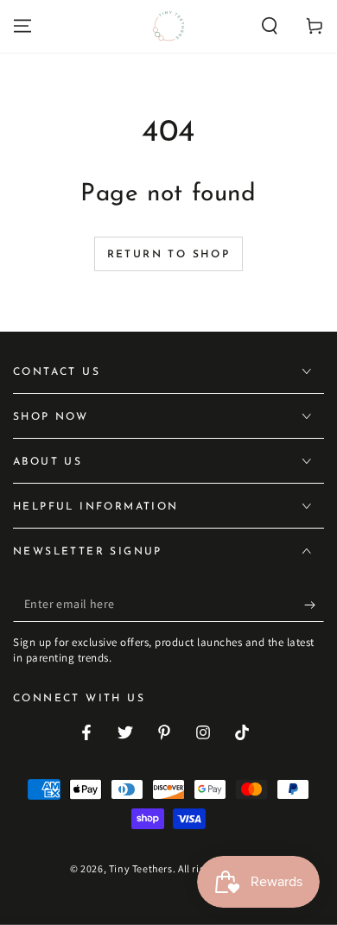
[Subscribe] (314, 605)
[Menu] (22, 26)
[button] (269, 26)
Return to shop (169, 255)
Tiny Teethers (141, 868)
